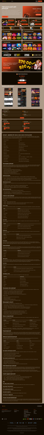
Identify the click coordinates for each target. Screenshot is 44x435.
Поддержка (15, 411)
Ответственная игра (26, 411)
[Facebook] (2, 419)
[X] (4, 419)
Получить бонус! (6, 67)
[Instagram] (6, 419)
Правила (25, 413)
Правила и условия (26, 410)
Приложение (35, 410)
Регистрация (40, 1)
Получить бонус (38, 14)
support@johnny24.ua (16, 410)
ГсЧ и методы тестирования (27, 414)
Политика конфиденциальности (27, 412)
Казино (34, 412)
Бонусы (34, 411)
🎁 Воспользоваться (22, 82)
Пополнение (35, 413)
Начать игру (5, 16)
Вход (36, 1)
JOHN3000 (22, 80)
